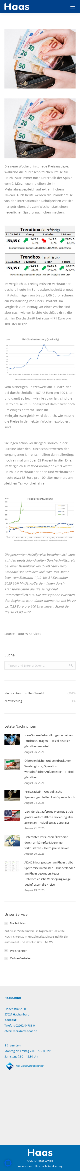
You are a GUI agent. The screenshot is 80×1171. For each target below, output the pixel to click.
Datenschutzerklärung (48, 1166)
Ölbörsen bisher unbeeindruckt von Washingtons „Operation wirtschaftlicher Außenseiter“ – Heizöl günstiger (49, 769)
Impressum (25, 1166)
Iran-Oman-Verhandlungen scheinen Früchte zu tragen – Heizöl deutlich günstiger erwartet (48, 740)
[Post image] (12, 739)
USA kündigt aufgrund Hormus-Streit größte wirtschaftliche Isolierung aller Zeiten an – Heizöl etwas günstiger (48, 817)
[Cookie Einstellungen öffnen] (8, 1165)
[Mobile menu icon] (73, 6)
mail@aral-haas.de (25, 1031)
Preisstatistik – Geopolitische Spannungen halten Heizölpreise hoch (49, 794)
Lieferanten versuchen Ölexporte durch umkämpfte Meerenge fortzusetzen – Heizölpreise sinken (47, 842)
